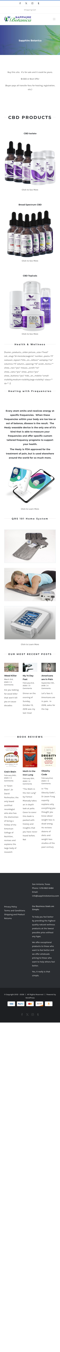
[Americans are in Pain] (48, 667)
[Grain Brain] (11, 757)
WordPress (30, 998)
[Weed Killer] (11, 667)
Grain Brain (10, 771)
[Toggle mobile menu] (54, 19)
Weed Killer (10, 675)
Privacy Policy (10, 906)
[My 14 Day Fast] (30, 667)
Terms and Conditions (14, 910)
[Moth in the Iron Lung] (30, 756)
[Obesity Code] (48, 756)
